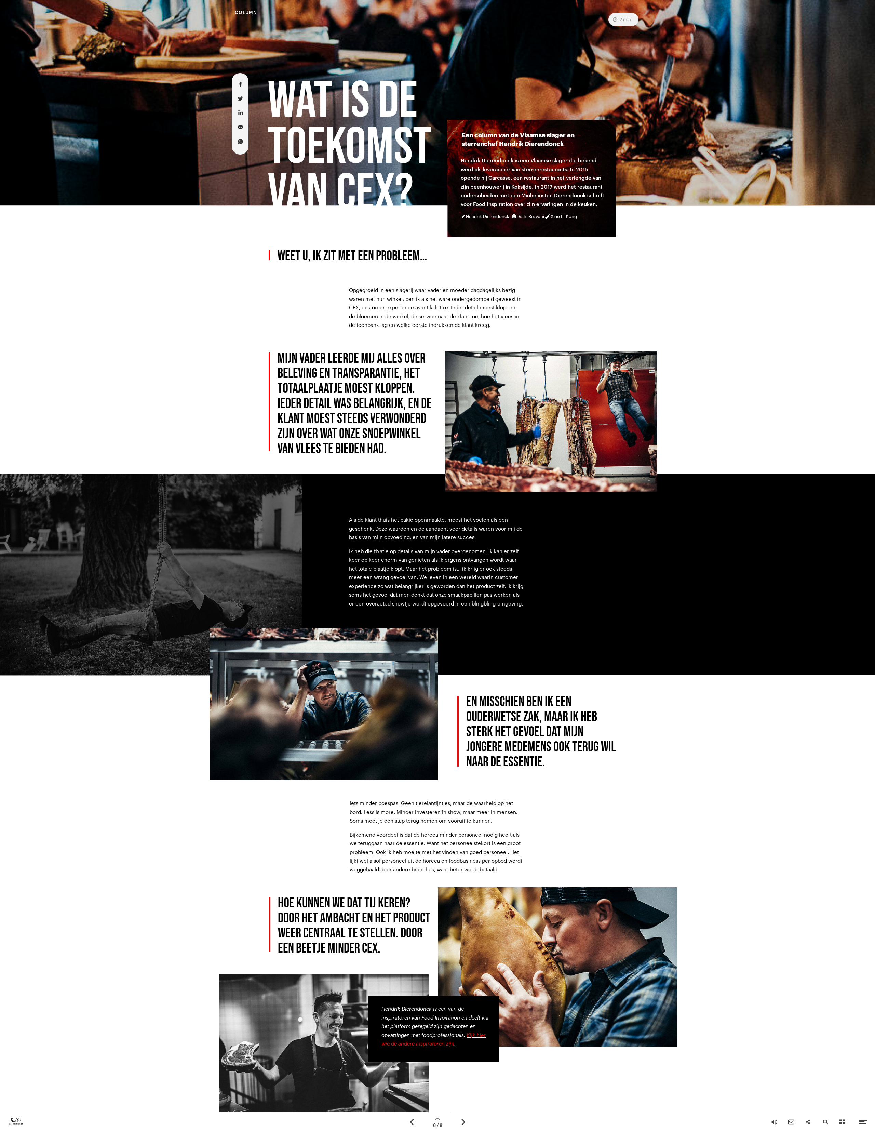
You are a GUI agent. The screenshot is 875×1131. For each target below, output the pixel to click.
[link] (433, 1029)
